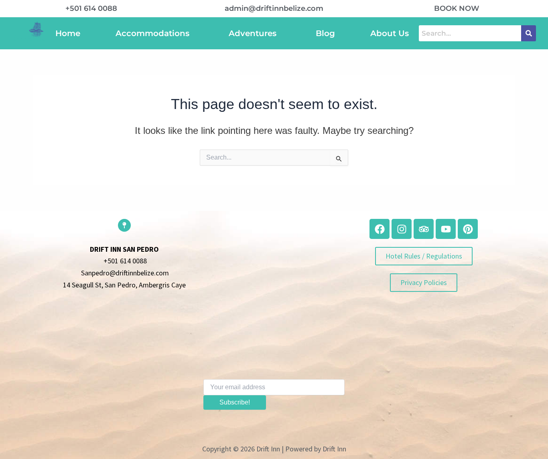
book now (456, 8)
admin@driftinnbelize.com (274, 8)
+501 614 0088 (91, 8)
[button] (154, 33)
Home (67, 33)
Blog (325, 33)
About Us (389, 33)
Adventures (252, 33)
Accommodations (152, 33)
